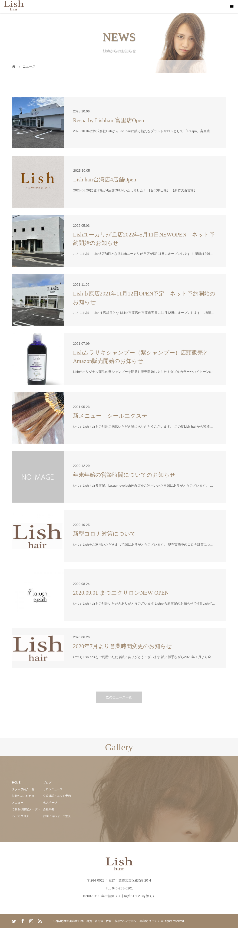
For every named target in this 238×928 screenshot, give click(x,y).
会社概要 (48, 809)
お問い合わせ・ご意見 (57, 816)
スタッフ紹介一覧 (23, 789)
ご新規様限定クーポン (26, 809)
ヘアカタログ (20, 816)
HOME (16, 782)
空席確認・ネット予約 (57, 795)
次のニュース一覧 (119, 697)
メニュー (17, 802)
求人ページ (50, 802)
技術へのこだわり (23, 795)
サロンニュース (53, 789)
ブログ (47, 782)
